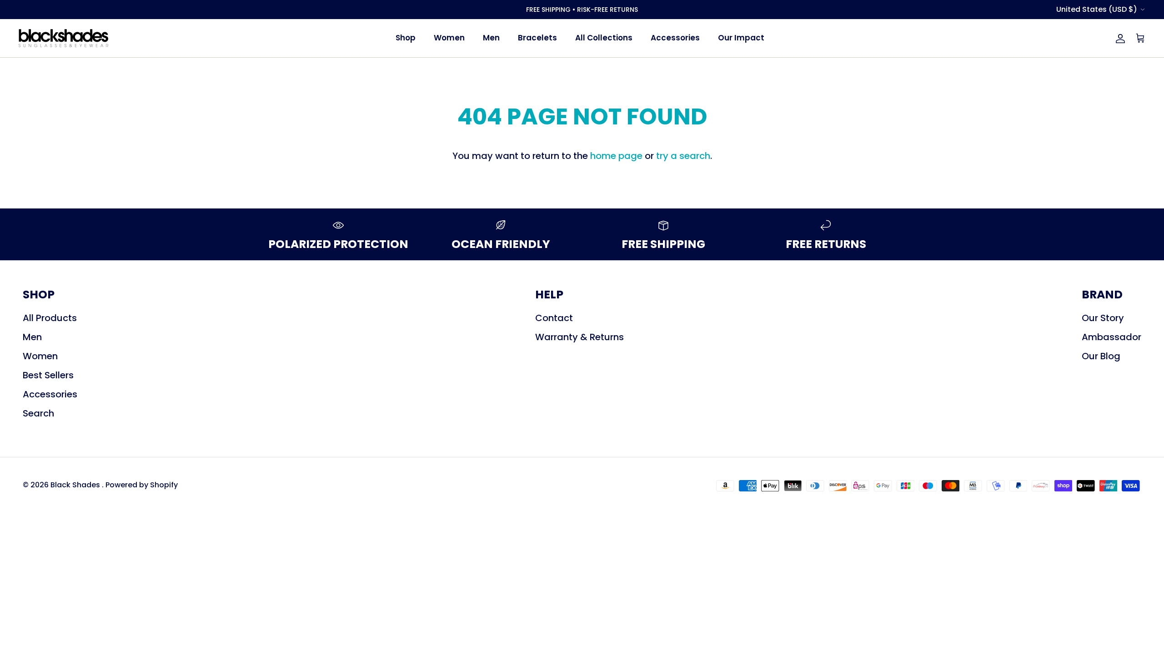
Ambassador (1111, 337)
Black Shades (76, 485)
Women (449, 37)
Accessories (675, 37)
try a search (683, 155)
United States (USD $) (1096, 9)
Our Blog (1101, 356)
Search (38, 413)
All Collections (603, 37)
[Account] (1118, 38)
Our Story (1103, 318)
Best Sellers (48, 375)
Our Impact (741, 37)
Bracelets (537, 37)
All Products (50, 318)
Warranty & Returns (579, 337)
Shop (406, 37)
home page (616, 155)
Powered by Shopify (141, 485)
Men (491, 37)
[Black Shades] (63, 38)
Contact (554, 318)
